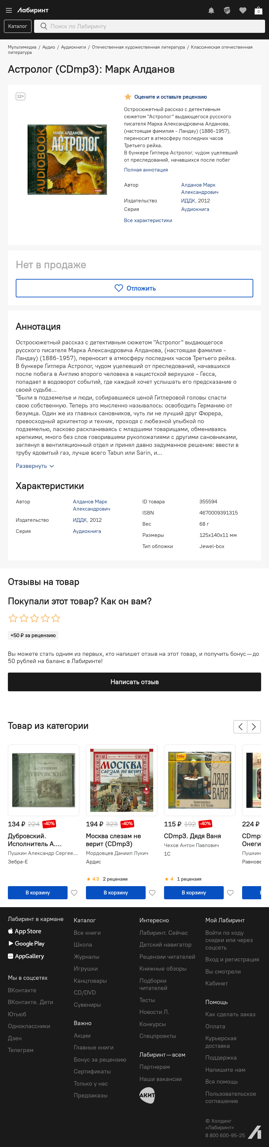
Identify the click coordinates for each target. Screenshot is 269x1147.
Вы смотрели (223, 971)
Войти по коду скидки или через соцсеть (229, 940)
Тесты (147, 1000)
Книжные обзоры (163, 968)
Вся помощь (221, 1081)
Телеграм (20, 1050)
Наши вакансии (160, 1079)
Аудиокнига (195, 209)
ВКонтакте (22, 990)
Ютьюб (17, 1014)
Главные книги (94, 1047)
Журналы (86, 956)
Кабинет (216, 983)
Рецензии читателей (167, 956)
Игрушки (86, 968)
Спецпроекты (157, 1036)
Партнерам (154, 1066)
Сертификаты (92, 1071)
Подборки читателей (153, 984)
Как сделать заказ (230, 1014)
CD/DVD (85, 992)
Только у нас (91, 1083)
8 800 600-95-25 (225, 1135)
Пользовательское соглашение (230, 1097)
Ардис (93, 862)
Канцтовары (90, 980)
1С (167, 854)
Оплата (215, 1026)
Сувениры (87, 1004)
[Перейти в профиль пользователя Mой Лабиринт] (227, 10)
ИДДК (188, 200)
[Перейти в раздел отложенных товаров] (242, 10)
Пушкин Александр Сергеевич (43, 853)
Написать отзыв (135, 682)
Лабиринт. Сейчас (163, 932)
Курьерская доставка (221, 1042)
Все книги (87, 932)
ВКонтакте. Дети (30, 1002)
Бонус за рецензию (100, 1059)
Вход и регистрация (232, 959)
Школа (83, 944)
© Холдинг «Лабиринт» (219, 1124)
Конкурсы (152, 1024)
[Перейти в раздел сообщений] (211, 10)
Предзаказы (91, 1095)
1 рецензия (189, 879)
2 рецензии (115, 879)
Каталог (17, 26)
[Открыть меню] (9, 10)
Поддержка (221, 1057)
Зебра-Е (18, 862)
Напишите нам (225, 1069)
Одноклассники (29, 1026)
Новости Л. (154, 1012)
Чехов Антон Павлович (191, 845)
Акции (82, 1035)
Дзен (15, 1038)
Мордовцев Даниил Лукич (117, 853)
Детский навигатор (165, 944)
